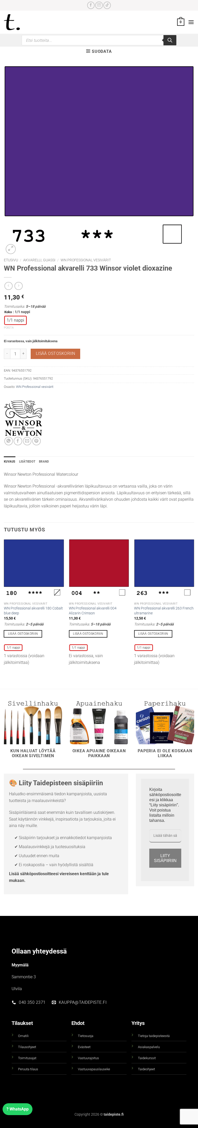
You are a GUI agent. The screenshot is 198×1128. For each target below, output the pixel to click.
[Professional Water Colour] (23, 417)
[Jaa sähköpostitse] (27, 441)
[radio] (15, 320)
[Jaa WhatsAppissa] (8, 441)
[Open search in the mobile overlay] (99, 40)
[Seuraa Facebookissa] (91, 5)
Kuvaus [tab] (9, 461)
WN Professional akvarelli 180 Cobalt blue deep (33, 610)
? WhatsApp (17, 1109)
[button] (180, 22)
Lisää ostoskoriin (55, 353)
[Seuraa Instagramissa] (99, 5)
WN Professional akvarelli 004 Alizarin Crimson (93, 610)
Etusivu (11, 260)
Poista (9, 327)
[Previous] (4, 604)
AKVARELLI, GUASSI (39, 260)
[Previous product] (18, 286)
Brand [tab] (44, 461)
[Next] (194, 604)
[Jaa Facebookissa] (18, 441)
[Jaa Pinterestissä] (36, 441)
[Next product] (8, 286)
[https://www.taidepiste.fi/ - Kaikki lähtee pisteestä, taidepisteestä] (18, 22)
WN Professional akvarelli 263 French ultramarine (164, 610)
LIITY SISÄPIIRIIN (165, 858)
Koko (8, 312)
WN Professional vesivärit (86, 260)
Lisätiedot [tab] (27, 461)
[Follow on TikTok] (107, 5)
